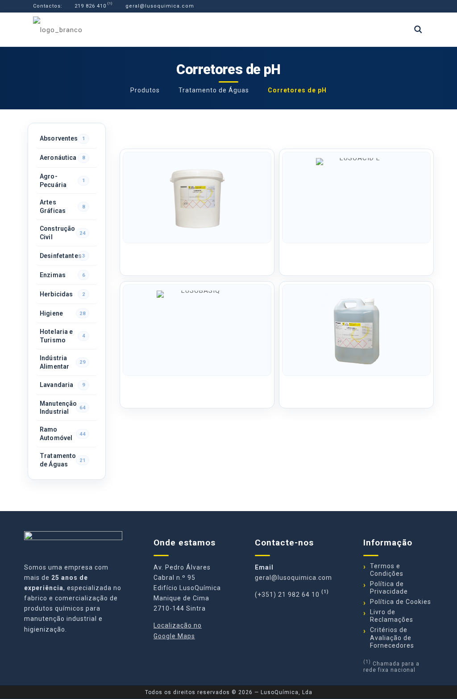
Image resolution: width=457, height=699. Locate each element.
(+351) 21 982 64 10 (287, 594)
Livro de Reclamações (391, 615)
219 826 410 (89, 6)
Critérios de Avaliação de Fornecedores (392, 637)
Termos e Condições (386, 569)
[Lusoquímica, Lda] (58, 29)
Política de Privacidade (389, 587)
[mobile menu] (387, 29)
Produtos (145, 90)
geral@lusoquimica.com (159, 6)
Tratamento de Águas (214, 90)
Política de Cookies (400, 601)
